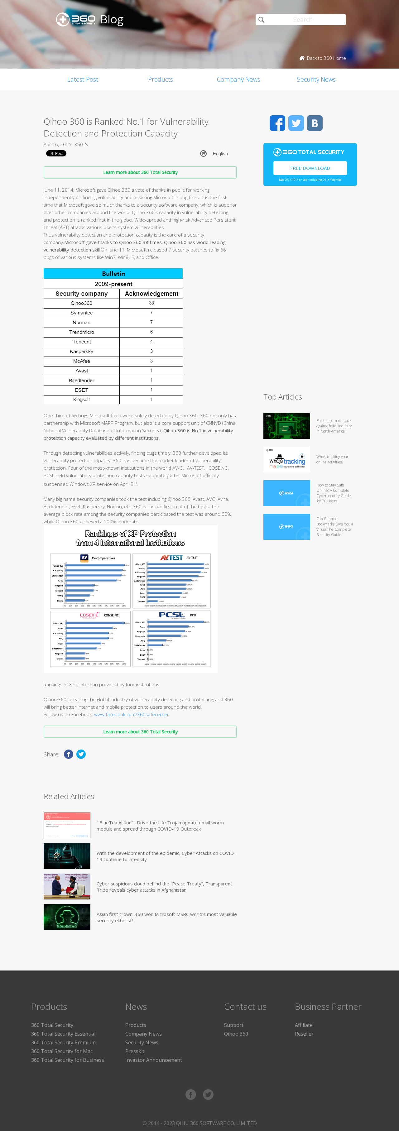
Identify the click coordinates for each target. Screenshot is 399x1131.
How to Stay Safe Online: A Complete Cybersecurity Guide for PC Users (333, 493)
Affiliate (304, 1025)
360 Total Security (52, 1025)
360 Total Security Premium (63, 1042)
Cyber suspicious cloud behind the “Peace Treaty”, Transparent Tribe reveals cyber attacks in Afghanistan (164, 886)
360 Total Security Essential (63, 1033)
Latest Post (82, 79)
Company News (238, 79)
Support (233, 1025)
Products (160, 79)
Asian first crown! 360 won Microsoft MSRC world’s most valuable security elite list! (167, 917)
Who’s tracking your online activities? (332, 459)
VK (315, 123)
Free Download (310, 168)
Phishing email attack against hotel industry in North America (334, 426)
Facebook (277, 123)
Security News (316, 79)
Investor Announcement (153, 1060)
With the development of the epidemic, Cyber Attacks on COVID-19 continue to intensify (166, 856)
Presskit (134, 1051)
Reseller (304, 1033)
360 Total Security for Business (67, 1060)
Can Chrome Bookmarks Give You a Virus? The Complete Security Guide (334, 526)
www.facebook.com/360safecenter (131, 714)
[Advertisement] (310, 291)
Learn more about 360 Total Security (140, 172)
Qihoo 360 (236, 1033)
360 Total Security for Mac (62, 1051)
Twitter (296, 123)
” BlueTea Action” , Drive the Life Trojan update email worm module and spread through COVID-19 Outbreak (160, 825)
